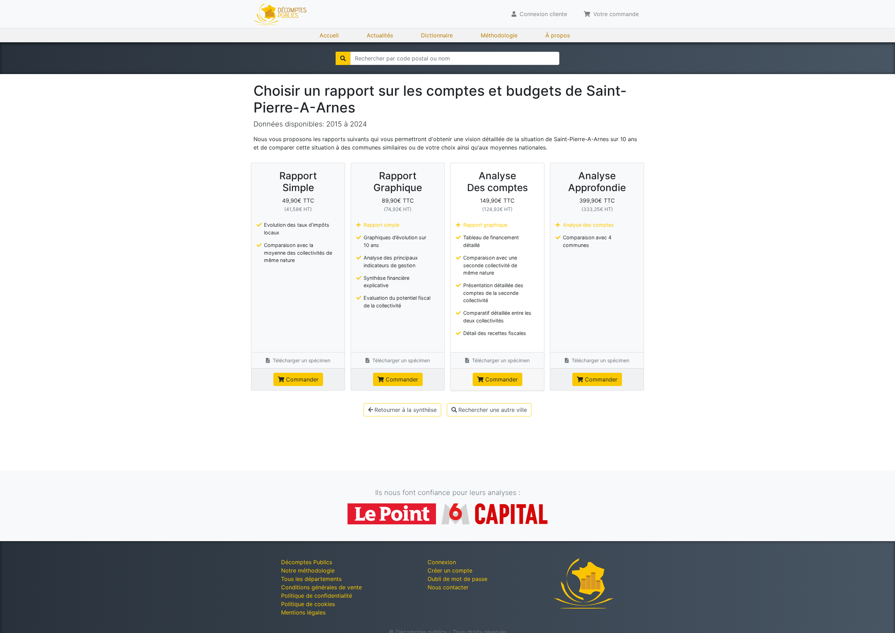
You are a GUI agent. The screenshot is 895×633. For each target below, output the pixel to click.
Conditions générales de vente (321, 587)
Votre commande (615, 13)
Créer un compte (450, 570)
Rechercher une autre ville (492, 409)
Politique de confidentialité (316, 595)
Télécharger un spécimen (300, 360)
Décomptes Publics (306, 562)
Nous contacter (448, 587)
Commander (301, 379)
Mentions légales (303, 612)
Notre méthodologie (308, 570)
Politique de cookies (308, 604)
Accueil (329, 35)
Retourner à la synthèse (405, 409)
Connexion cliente (542, 13)
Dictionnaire (437, 35)
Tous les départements (311, 578)
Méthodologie (499, 35)
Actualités (380, 35)
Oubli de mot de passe (457, 578)
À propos (557, 35)
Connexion (442, 562)
